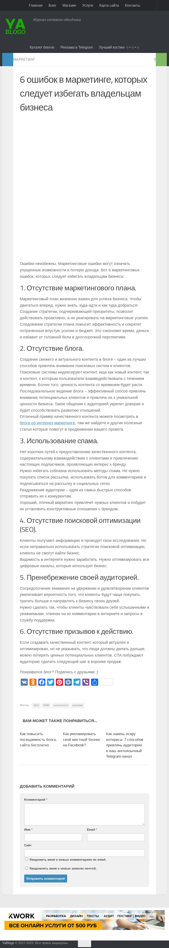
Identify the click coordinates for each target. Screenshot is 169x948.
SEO (36, 705)
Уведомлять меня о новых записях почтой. (63, 868)
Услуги (87, 5)
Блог (52, 5)
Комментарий (35, 799)
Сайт (28, 845)
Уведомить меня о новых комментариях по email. (67, 859)
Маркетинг (24, 59)
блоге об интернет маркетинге (47, 423)
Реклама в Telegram (77, 47)
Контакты (132, 5)
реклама (77, 705)
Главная (35, 5)
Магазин (69, 5)
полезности (60, 705)
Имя (28, 829)
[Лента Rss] (166, 944)
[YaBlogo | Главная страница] (15, 26)
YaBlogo (8, 943)
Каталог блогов (42, 47)
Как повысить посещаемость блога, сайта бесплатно (38, 739)
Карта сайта (109, 5)
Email (92, 829)
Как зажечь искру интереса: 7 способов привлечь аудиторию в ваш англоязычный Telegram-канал (124, 745)
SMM (46, 705)
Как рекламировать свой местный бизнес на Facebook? (82, 739)
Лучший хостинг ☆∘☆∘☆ (119, 47)
